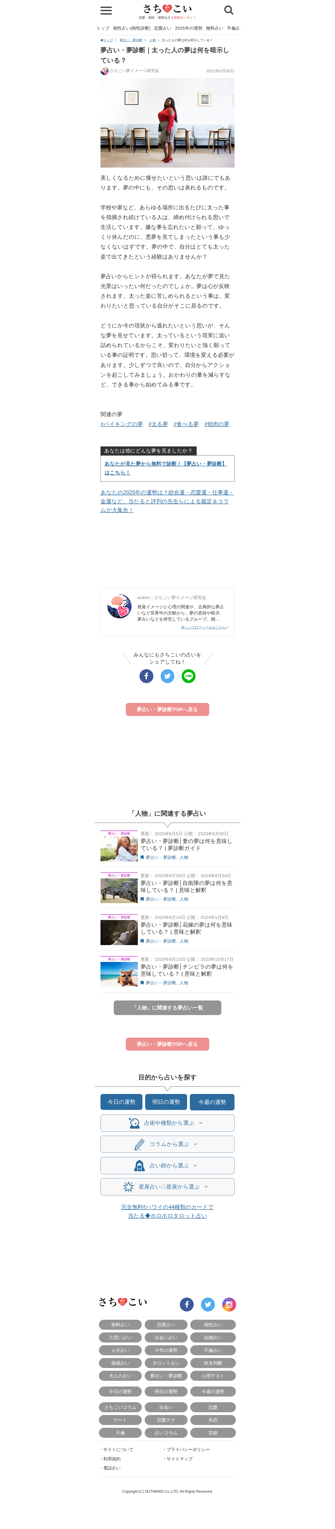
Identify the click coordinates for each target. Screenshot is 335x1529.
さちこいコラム (120, 1407)
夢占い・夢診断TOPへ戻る (167, 709)
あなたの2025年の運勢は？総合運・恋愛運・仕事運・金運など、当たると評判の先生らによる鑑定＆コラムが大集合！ (167, 501)
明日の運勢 (166, 1102)
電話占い (112, 1468)
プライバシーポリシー (188, 1449)
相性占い (213, 1324)
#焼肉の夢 (216, 424)
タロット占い (166, 1363)
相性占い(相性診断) (131, 28)
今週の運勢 (212, 1102)
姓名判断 (213, 1363)
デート (120, 1420)
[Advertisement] (167, 552)
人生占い (120, 1350)
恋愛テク (166, 1420)
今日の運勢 (121, 1102)
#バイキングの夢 (121, 424)
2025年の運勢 (188, 28)
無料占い (214, 28)
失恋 (213, 1420)
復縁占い (120, 1363)
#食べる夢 (186, 424)
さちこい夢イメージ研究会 (134, 70)
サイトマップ (180, 1458)
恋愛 (213, 1407)
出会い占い (166, 1337)
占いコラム (166, 1432)
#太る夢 (158, 424)
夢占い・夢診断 (131, 40)
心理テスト (213, 1375)
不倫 (120, 1432)
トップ (102, 28)
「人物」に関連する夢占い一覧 (167, 1008)
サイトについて (118, 1449)
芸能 (213, 1432)
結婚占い (213, 1337)
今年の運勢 (166, 1350)
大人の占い (120, 1375)
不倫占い (235, 28)
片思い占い (120, 1337)
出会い (166, 1407)
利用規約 (112, 1458)
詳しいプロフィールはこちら (204, 627)
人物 (152, 40)
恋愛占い (162, 28)
